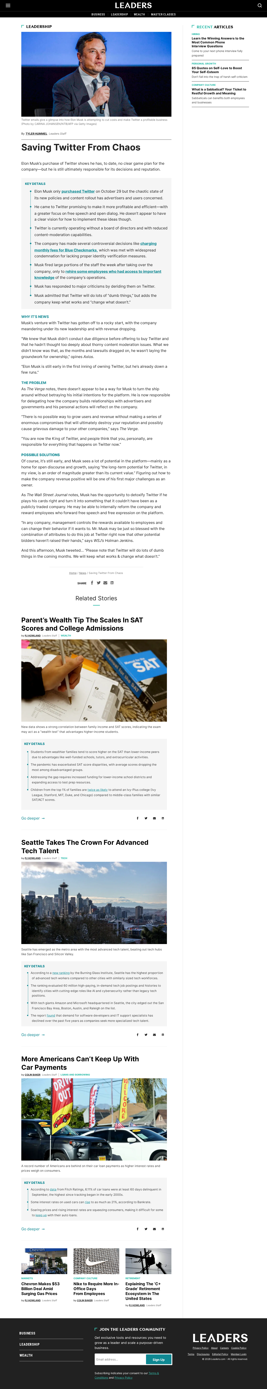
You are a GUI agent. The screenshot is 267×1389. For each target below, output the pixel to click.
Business (98, 14)
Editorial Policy (220, 1354)
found (51, 1015)
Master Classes (163, 14)
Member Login (238, 1354)
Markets (27, 1278)
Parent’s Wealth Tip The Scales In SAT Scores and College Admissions (82, 624)
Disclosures (203, 1354)
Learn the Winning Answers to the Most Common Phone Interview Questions (218, 42)
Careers (224, 1347)
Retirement (132, 1278)
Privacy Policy (124, 1377)
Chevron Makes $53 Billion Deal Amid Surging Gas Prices (40, 1289)
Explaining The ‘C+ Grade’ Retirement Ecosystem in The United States (143, 1291)
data (53, 1189)
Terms (191, 1354)
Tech (64, 858)
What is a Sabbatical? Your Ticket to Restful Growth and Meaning (219, 91)
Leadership (119, 14)
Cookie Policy (238, 1347)
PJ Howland (33, 635)
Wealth (139, 14)
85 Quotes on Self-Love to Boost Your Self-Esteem (217, 70)
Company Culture (85, 1278)
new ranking (61, 973)
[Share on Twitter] (98, 583)
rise (87, 1202)
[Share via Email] (105, 583)
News (82, 573)
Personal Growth (204, 63)
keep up (41, 1215)
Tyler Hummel (36, 133)
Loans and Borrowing (75, 1074)
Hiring (196, 34)
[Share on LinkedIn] (112, 583)
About (214, 1347)
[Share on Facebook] (92, 583)
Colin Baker (32, 1074)
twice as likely (98, 790)
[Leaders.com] (133, 5)
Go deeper (30, 818)
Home (73, 573)
